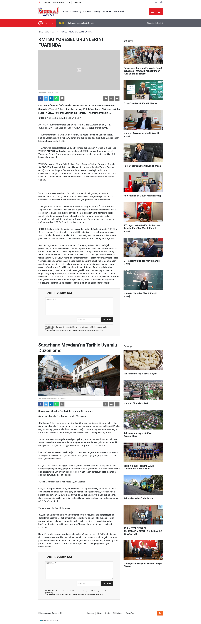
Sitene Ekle (77, 2)
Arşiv (68, 2)
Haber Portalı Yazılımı (50, 620)
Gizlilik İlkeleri (118, 613)
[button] (105, 98)
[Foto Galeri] (161, 2)
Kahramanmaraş (72, 11)
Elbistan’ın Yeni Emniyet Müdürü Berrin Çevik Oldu (88, 23)
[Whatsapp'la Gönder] (56, 98)
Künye (99, 613)
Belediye (106, 11)
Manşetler (47, 2)
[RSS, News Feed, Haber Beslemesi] (160, 613)
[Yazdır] (62, 98)
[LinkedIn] (51, 98)
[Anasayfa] (39, 2)
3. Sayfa (87, 11)
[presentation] (47, 23)
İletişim (107, 613)
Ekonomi (55, 32)
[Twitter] (46, 98)
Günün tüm (155, 23)
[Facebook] (40, 98)
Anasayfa (45, 32)
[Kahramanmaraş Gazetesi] (48, 11)
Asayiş (97, 11)
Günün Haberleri (58, 2)
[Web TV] (155, 2)
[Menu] (152, 12)
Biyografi (119, 11)
